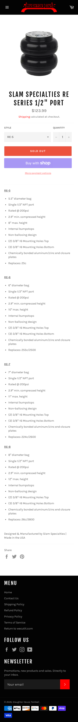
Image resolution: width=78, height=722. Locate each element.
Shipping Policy (14, 604)
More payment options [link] (38, 173)
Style (7, 127)
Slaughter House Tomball (26, 702)
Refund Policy (13, 610)
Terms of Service (14, 622)
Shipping (24, 116)
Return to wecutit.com (18, 628)
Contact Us (11, 598)
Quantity (59, 127)
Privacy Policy (13, 616)
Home (8, 592)
